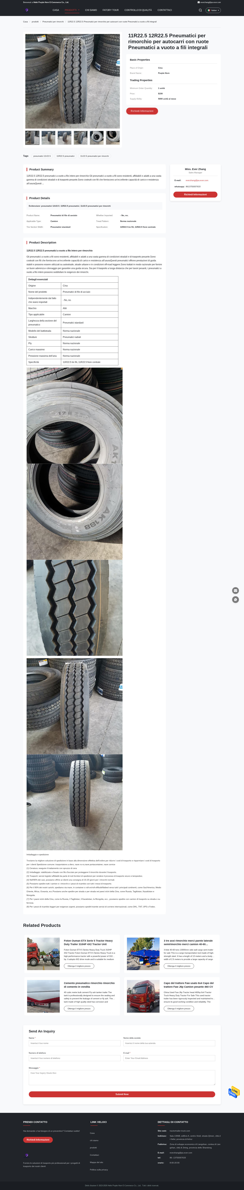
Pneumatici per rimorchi (53, 21)
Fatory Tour (111, 10)
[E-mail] (235, 590)
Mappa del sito (96, 1162)
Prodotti (71, 10)
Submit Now (122, 1094)
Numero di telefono (37, 1053)
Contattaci (165, 10)
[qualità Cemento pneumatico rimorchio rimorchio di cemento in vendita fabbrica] (43, 996)
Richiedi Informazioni (195, 194)
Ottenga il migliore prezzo (79, 966)
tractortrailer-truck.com (180, 1131)
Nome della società (131, 1038)
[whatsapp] (235, 599)
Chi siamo (91, 10)
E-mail (126, 1053)
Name (32, 1038)
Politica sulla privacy (99, 1170)
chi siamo (94, 1140)
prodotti (35, 21)
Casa (56, 10)
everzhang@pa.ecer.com (211, 2)
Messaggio (34, 1068)
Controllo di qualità (138, 10)
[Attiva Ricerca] (200, 10)
